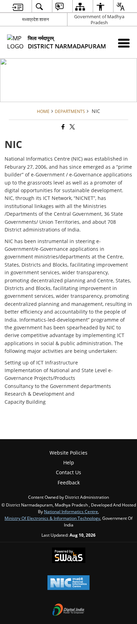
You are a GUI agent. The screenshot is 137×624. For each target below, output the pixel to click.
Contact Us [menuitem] (68, 472)
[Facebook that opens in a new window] (62, 126)
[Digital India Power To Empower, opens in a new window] (68, 610)
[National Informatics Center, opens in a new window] (68, 583)
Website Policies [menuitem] (68, 452)
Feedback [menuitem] (69, 482)
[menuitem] (17, 6)
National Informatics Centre (71, 511)
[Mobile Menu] (124, 43)
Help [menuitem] (68, 462)
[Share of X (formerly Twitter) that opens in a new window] (72, 126)
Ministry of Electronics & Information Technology (52, 518)
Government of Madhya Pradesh (99, 19)
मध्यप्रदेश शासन (35, 19)
